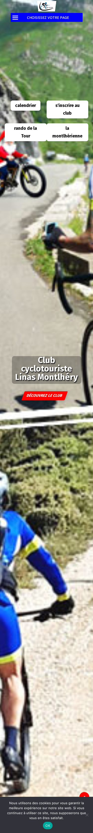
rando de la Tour (25, 132)
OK (47, 826)
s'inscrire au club (67, 109)
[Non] (86, 814)
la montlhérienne (67, 132)
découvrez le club (44, 395)
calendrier (25, 105)
